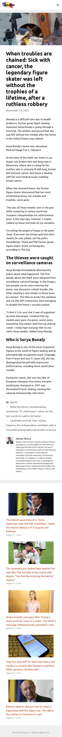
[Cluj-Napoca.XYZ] (8, 5)
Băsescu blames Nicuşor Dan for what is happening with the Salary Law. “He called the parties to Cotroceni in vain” (29, 710)
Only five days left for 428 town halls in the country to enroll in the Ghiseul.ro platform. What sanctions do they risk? (30, 665)
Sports (14, 402)
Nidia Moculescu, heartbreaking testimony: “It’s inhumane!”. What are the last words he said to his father (29, 411)
